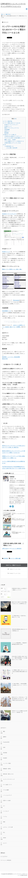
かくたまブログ (4, 856)
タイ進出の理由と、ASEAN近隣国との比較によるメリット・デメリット (19, 685)
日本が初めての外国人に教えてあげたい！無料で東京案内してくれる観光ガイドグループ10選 (19, 658)
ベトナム (5, 816)
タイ (4, 805)
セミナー (5, 843)
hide (15, 118)
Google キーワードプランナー (11, 124)
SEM (4, 747)
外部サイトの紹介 (7, 800)
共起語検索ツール (6, 310)
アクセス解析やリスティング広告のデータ (14, 141)
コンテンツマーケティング (6, 523)
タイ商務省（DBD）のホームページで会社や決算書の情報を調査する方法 (19, 672)
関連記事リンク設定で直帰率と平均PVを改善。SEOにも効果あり (18, 526)
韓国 (4, 821)
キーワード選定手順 (7, 121)
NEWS (10, 516)
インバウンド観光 (7, 763)
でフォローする (15, 569)
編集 (19, 558)
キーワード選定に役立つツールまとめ (11, 123)
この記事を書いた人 (9, 146)
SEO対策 (5, 558)
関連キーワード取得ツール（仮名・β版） (12, 269)
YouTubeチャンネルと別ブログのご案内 (18, 514)
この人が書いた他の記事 (11, 147)
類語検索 (6, 132)
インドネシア (6, 811)
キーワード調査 (14, 558)
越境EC (4, 736)
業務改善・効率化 (7, 768)
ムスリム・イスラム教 (8, 827)
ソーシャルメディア (7, 795)
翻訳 (4, 731)
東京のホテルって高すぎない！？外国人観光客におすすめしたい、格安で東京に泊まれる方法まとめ (19, 699)
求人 (4, 832)
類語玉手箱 (5, 358)
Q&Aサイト (7, 131)
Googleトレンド (8, 126)
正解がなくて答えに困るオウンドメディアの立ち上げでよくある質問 (18, 519)
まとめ (4, 144)
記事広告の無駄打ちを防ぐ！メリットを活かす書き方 (18, 533)
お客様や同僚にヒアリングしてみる (12, 142)
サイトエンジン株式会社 (6, 860)
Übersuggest (16, 300)
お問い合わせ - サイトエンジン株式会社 (11, 548)
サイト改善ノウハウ (7, 784)
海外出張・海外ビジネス (8, 774)
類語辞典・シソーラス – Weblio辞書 (11, 357)
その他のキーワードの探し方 (9, 134)
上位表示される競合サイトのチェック (13, 136)
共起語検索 (7, 129)
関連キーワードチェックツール (11, 127)
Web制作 (5, 758)
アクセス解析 (6, 789)
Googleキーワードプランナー (9, 213)
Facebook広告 (6, 742)
